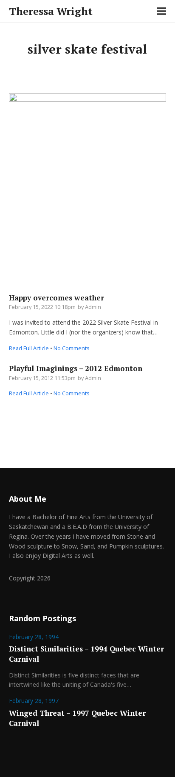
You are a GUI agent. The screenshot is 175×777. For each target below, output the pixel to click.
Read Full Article (29, 348)
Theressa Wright (51, 11)
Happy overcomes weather (56, 298)
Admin (93, 307)
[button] (161, 11)
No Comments (72, 348)
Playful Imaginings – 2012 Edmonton (75, 368)
